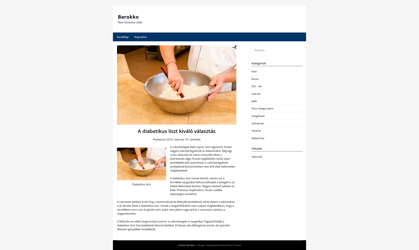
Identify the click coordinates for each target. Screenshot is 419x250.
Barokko (128, 16)
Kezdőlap (122, 37)
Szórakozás (258, 123)
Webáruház (258, 138)
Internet (256, 93)
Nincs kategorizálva (262, 108)
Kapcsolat (140, 37)
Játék (254, 101)
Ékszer (255, 79)
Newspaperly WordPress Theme (223, 245)
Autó (254, 71)
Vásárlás (256, 130)
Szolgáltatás (258, 116)
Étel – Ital (257, 86)
